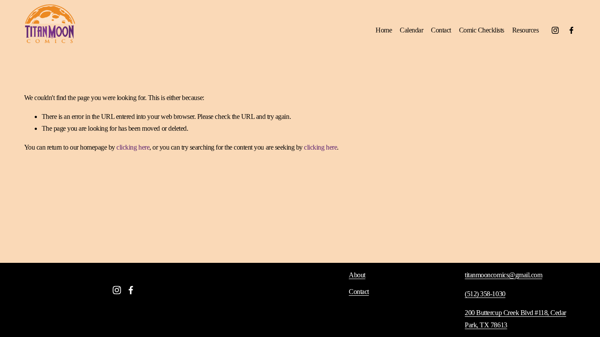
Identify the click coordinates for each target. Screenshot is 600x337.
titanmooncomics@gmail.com (503, 275)
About (357, 275)
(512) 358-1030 (485, 294)
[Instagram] (555, 30)
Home (384, 30)
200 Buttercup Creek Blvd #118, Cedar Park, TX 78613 (515, 318)
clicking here (132, 147)
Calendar (411, 30)
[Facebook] (571, 30)
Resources (525, 30)
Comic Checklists (481, 30)
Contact (441, 30)
